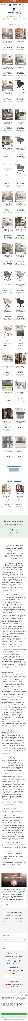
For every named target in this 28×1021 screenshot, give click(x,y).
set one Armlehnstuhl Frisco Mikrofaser (20, 93)
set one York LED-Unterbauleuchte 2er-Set (20, 393)
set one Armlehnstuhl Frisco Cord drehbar (20, 149)
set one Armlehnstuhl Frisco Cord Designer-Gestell (7, 339)
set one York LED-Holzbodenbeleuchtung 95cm (20, 339)
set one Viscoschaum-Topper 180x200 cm (7, 176)
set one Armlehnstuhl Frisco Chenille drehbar (7, 311)
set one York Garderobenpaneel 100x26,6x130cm (7, 421)
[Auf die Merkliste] (12, 29)
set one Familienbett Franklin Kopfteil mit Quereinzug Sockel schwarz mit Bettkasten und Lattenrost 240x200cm (20, 257)
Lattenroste (18, 924)
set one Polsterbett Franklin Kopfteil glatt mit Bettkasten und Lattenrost (8, 230)
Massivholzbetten (19, 918)
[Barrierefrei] (20, 5)
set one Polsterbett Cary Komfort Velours (20, 40)
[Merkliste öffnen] (22, 5)
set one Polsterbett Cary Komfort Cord (8, 149)
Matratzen (17, 19)
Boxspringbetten (7, 19)
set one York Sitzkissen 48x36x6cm (7, 393)
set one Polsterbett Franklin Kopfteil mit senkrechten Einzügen (7, 204)
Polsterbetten (6, 918)
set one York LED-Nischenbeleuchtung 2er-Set (8, 366)
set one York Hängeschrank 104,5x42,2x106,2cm (20, 450)
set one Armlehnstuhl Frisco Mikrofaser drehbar (20, 311)
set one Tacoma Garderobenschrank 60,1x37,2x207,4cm (20, 366)
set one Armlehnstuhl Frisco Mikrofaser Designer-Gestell (20, 122)
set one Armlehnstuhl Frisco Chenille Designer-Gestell (20, 284)
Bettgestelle (18, 915)
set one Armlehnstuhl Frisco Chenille (7, 283)
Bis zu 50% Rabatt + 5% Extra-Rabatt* (13, 1)
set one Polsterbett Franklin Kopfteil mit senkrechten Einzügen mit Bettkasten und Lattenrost (8, 93)
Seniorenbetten (18, 921)
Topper (24, 19)
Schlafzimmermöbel (8, 915)
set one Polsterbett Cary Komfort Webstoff (20, 67)
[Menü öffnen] (2, 5)
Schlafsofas (6, 928)
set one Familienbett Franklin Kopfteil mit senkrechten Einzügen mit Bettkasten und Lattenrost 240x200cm (8, 67)
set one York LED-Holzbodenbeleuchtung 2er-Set (20, 421)
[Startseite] (13, 4)
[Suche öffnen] (5, 5)
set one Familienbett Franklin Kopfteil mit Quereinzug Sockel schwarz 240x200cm (7, 257)
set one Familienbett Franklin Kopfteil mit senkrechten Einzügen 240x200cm (7, 41)
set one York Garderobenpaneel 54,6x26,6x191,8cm (8, 450)
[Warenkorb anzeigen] (25, 5)
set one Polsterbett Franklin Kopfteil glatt (20, 204)
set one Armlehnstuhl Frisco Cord (20, 176)
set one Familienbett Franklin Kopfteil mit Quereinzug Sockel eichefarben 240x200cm (8, 122)
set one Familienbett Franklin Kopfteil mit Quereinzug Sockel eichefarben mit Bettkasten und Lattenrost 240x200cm (20, 231)
